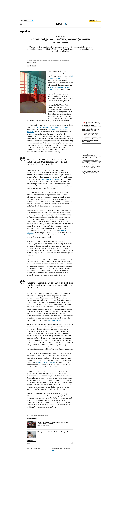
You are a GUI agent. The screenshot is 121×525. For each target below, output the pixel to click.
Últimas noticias (86, 120)
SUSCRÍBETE (92, 20)
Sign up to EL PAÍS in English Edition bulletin (38, 415)
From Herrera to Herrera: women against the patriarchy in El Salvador (52, 423)
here (53, 450)
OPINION (57, 36)
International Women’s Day (45, 362)
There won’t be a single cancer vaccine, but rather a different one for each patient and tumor (91, 124)
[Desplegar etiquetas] (72, 443)
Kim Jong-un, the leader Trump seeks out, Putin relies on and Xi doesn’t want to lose (91, 140)
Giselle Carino (46, 425)
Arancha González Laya (34, 60)
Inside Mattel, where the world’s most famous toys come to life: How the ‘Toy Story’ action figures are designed (91, 159)
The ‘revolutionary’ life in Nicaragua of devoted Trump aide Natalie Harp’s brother (91, 167)
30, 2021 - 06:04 (31, 62)
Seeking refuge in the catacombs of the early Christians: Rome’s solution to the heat (90, 129)
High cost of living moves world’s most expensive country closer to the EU (90, 135)
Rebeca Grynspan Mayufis (51, 60)
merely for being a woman (51, 179)
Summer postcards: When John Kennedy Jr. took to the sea (90, 155)
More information (30, 450)
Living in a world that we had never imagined (52, 432)
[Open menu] (21, 24)
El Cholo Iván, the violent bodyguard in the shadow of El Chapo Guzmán (91, 163)
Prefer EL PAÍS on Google (67, 65)
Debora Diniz (39, 425)
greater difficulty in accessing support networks (54, 127)
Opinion (25, 31)
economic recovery (55, 320)
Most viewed (85, 151)
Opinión (28, 443)
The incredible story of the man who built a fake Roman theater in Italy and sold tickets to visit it (91, 172)
